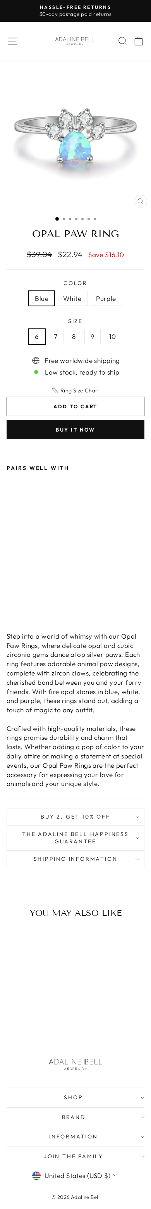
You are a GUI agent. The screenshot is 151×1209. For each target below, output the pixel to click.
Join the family (73, 1156)
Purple (106, 298)
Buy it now (75, 430)
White (72, 298)
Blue (41, 298)
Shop (73, 1097)
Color (75, 283)
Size (75, 321)
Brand (74, 1117)
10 (112, 336)
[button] (75, 390)
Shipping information (76, 858)
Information (73, 1136)
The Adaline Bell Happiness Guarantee (75, 838)
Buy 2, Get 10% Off (75, 816)
